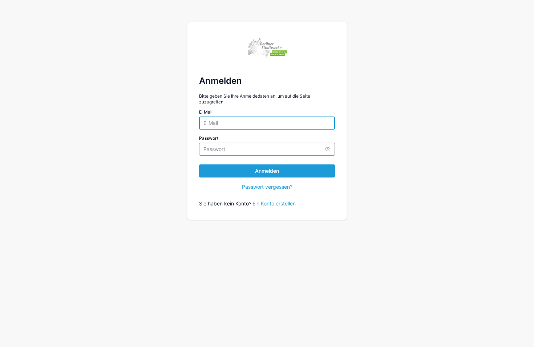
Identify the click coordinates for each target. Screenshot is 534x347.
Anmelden (267, 171)
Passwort (208, 138)
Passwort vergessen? (267, 187)
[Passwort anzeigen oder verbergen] (327, 149)
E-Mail (206, 112)
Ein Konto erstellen (274, 203)
